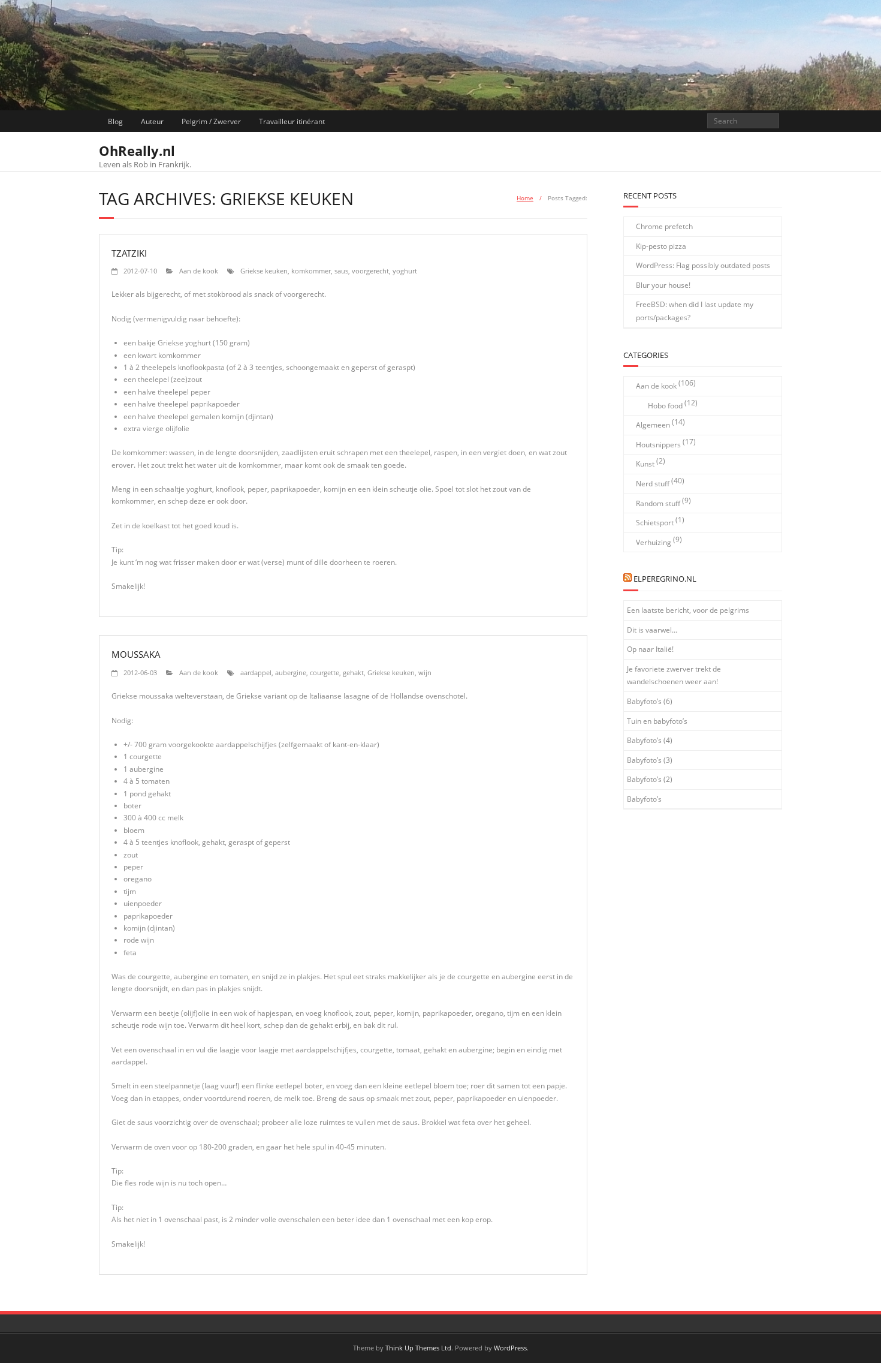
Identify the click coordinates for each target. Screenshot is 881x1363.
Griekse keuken (264, 270)
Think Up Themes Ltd (418, 1347)
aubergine (290, 672)
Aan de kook (198, 270)
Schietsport (655, 522)
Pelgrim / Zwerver (211, 121)
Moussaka (136, 654)
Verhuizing (653, 542)
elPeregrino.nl (664, 578)
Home (525, 198)
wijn (425, 672)
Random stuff (658, 503)
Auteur (152, 121)
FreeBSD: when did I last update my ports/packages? (694, 311)
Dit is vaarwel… (652, 630)
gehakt (353, 672)
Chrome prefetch (664, 226)
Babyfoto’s (644, 799)
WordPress (510, 1347)
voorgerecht (370, 270)
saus (341, 270)
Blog (115, 121)
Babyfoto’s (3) (649, 760)
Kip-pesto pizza (661, 246)
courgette (324, 672)
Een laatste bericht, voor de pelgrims (688, 610)
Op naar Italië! (650, 649)
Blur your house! (663, 285)
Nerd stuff (652, 484)
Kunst (645, 464)
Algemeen (653, 425)
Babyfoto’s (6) (649, 701)
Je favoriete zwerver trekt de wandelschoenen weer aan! (674, 675)
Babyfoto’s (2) (649, 779)
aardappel (255, 672)
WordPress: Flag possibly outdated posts (703, 265)
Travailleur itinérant (292, 121)
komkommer (311, 270)
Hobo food (665, 406)
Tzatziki (129, 253)
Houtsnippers (658, 445)
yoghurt (405, 270)
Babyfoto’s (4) (649, 740)
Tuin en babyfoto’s (657, 721)
